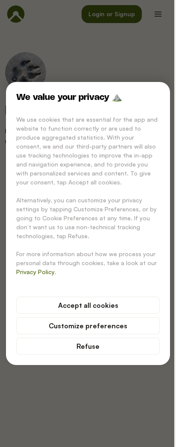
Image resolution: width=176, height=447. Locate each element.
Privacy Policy (35, 271)
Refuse (88, 346)
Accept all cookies (88, 305)
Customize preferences (88, 325)
